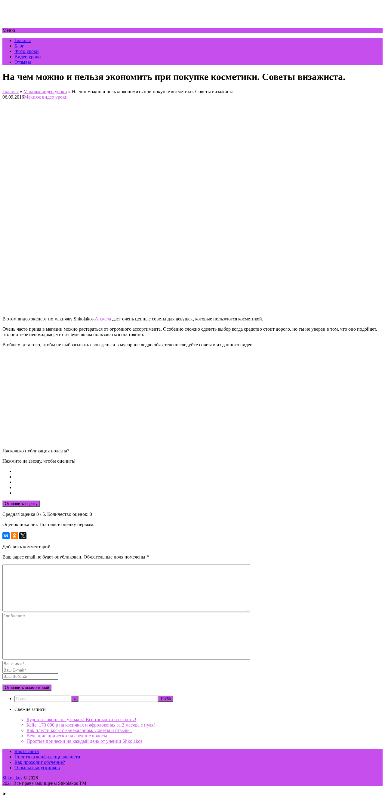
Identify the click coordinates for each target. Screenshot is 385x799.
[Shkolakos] (33, 24)
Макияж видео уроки (45, 91)
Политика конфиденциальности (47, 756)
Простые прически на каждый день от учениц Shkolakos (84, 741)
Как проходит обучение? (39, 762)
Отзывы (22, 62)
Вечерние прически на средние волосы (66, 735)
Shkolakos (12, 777)
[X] (22, 535)
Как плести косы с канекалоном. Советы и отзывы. (79, 730)
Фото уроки (26, 51)
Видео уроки (27, 56)
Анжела (103, 318)
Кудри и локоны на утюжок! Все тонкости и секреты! (81, 719)
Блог (19, 45)
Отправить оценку (21, 503)
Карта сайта (26, 751)
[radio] (198, 471)
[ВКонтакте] (6, 535)
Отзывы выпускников (37, 767)
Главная (22, 40)
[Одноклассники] (14, 535)
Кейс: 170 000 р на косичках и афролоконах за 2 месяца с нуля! (90, 724)
